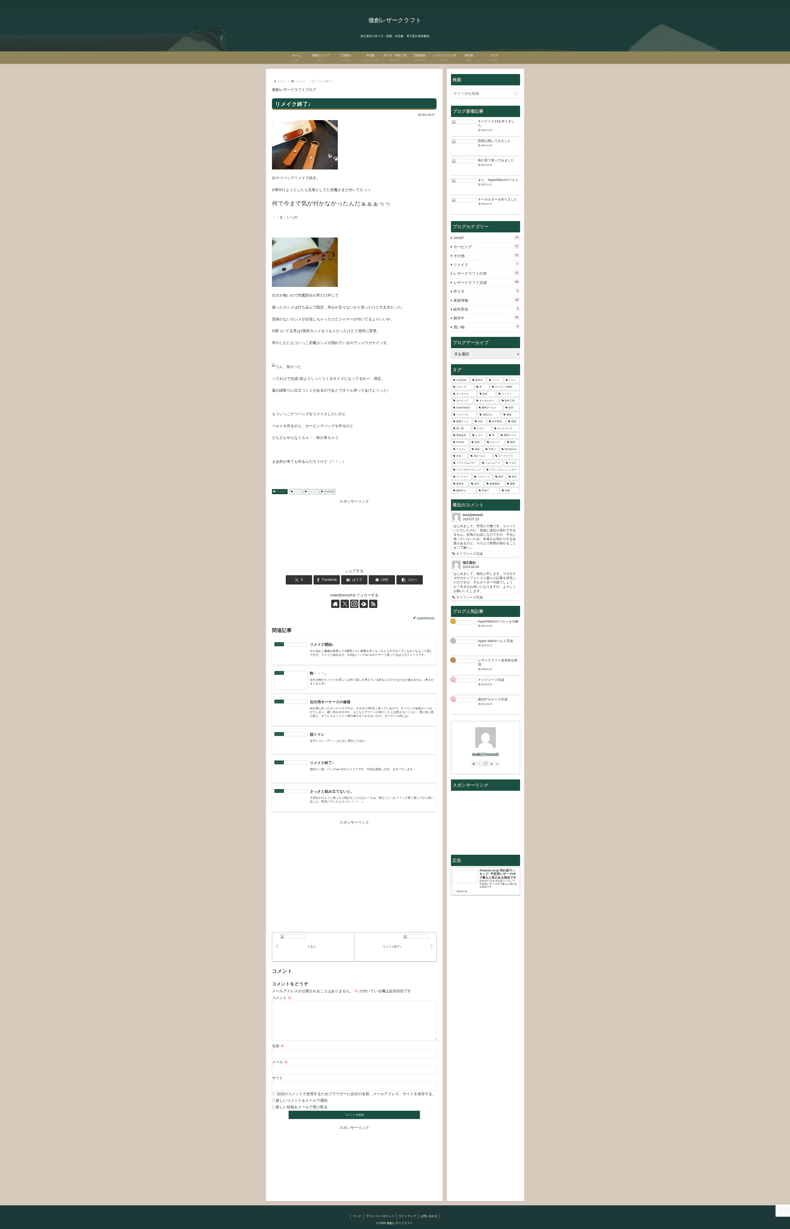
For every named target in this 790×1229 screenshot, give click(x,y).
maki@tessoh (485, 754)
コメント (282, 998)
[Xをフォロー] (345, 604)
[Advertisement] (354, 533)
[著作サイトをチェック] (335, 604)
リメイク (281, 491)
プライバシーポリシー (380, 1216)
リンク (357, 1216)
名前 (278, 1046)
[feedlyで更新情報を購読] (364, 604)
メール (280, 1062)
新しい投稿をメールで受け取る (302, 1107)
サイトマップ (407, 1216)
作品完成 (329, 491)
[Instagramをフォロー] (354, 604)
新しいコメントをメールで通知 (302, 1100)
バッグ (297, 491)
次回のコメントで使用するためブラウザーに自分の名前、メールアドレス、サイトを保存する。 (356, 1094)
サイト (277, 1078)
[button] (409, 579)
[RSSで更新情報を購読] (373, 604)
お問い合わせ (429, 1216)
